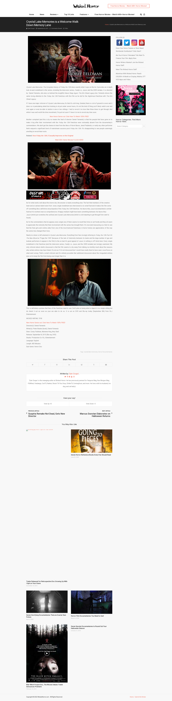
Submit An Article (140, 697)
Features (83, 14)
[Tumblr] (94, 365)
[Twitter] (32, 365)
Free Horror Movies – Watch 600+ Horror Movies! (129, 6)
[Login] (144, 14)
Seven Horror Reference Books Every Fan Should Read (91, 455)
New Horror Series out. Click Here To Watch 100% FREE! (69, 116)
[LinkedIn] (69, 365)
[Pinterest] (57, 365)
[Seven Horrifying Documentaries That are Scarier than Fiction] (47, 602)
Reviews (53, 14)
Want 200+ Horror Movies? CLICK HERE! (69, 140)
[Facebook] (45, 365)
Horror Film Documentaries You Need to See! (87, 616)
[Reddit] (81, 365)
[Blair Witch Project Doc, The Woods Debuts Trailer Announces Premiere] (47, 653)
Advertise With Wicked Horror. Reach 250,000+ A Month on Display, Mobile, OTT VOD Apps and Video (130, 76)
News (42, 14)
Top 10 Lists (69, 14)
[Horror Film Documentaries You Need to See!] (91, 602)
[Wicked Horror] (86, 6)
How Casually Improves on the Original (53, 136)
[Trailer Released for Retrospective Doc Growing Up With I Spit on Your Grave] (47, 504)
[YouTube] (142, 42)
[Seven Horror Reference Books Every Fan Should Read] (91, 441)
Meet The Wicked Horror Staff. (126, 69)
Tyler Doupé (31, 28)
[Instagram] (134, 42)
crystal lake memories (91, 352)
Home (31, 14)
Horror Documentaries (105, 352)
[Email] (106, 365)
